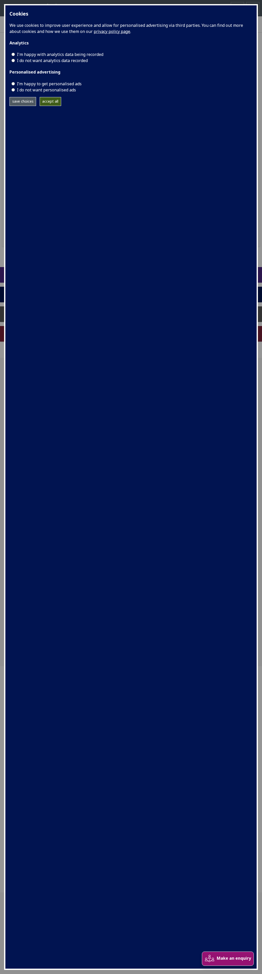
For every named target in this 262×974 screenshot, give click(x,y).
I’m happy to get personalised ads (49, 84)
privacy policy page (112, 31)
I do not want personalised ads (46, 90)
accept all (50, 101)
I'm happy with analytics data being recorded (60, 54)
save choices (23, 101)
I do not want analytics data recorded (52, 60)
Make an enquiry (234, 958)
